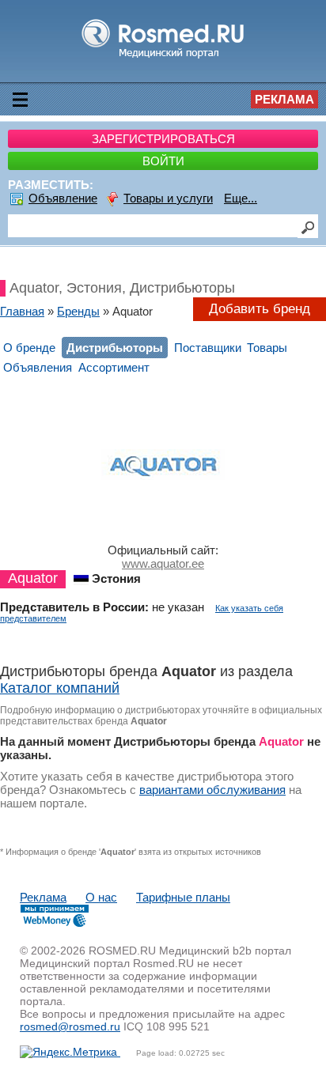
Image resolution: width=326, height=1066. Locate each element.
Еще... (240, 198)
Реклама (284, 99)
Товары (267, 347)
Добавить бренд (259, 308)
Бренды (78, 311)
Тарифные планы (183, 897)
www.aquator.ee (163, 563)
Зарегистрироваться (163, 139)
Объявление (62, 198)
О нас (101, 897)
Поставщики (207, 347)
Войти (163, 161)
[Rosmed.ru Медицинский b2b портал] (163, 57)
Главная (22, 311)
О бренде (29, 347)
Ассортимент (114, 367)
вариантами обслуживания (212, 789)
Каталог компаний (59, 688)
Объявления (37, 367)
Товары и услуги (168, 198)
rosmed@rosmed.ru (70, 1026)
